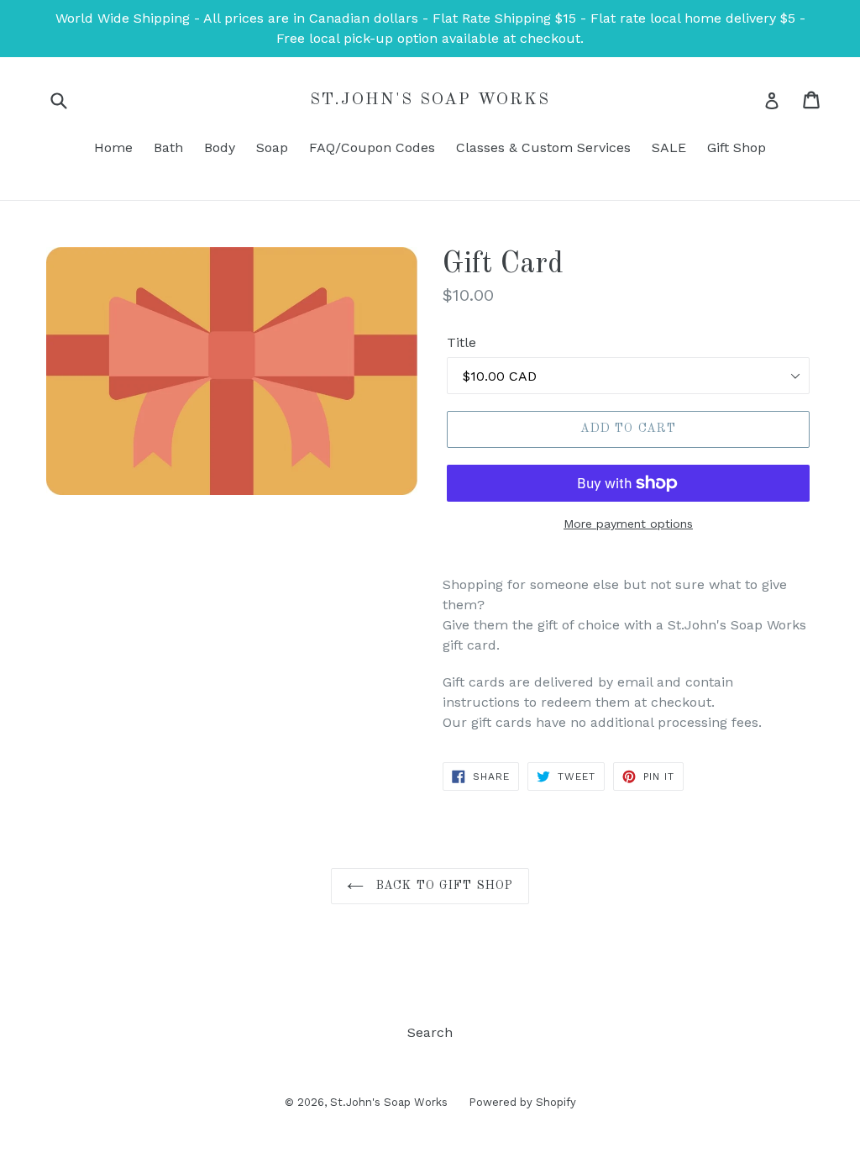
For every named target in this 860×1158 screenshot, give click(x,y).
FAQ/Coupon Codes (372, 147)
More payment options (628, 523)
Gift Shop (736, 147)
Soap (272, 147)
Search (430, 1032)
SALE (669, 147)
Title (461, 342)
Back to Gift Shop (442, 886)
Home (113, 147)
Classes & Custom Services (543, 147)
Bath (168, 147)
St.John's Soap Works (430, 100)
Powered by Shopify (522, 1102)
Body (219, 147)
